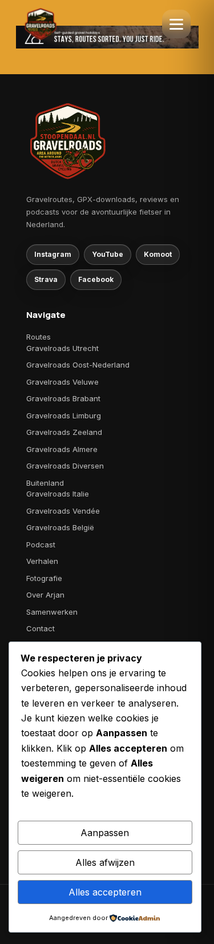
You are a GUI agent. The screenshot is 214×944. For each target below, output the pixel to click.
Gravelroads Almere (62, 449)
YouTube (107, 254)
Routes (38, 336)
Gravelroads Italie (57, 493)
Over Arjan (45, 594)
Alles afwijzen (105, 862)
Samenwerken (52, 611)
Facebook (96, 279)
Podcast (40, 544)
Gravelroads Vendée (63, 510)
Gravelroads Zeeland (64, 432)
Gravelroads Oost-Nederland (78, 364)
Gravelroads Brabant (63, 398)
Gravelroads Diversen (65, 465)
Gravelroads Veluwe (62, 381)
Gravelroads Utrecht (62, 348)
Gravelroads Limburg (63, 415)
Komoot (158, 254)
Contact (40, 628)
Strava (46, 279)
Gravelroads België (60, 527)
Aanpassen (104, 832)
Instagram (52, 254)
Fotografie (44, 578)
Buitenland (45, 482)
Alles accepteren (105, 892)
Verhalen (42, 561)
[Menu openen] (176, 24)
